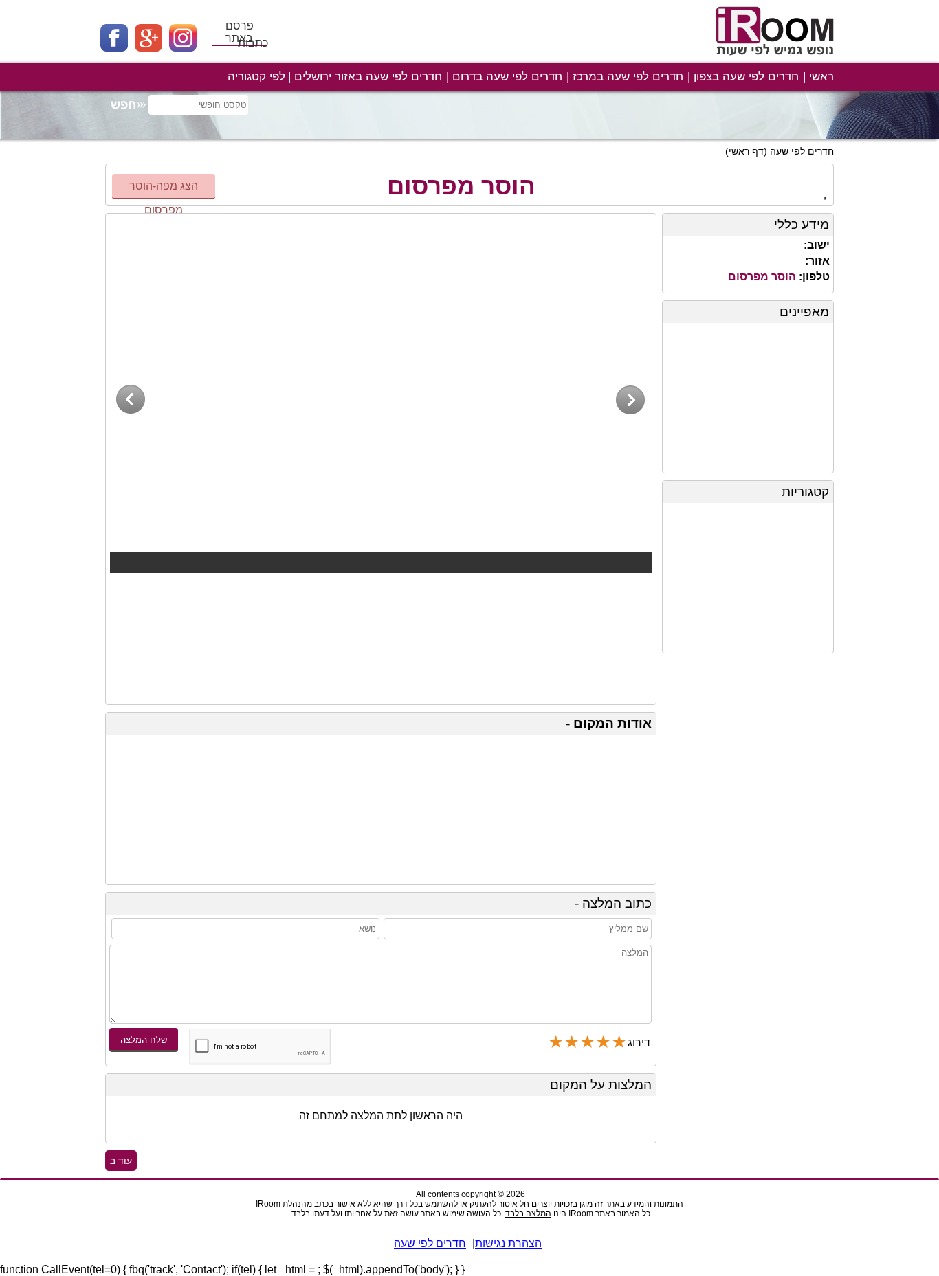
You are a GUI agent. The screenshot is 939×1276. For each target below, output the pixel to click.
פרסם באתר (239, 32)
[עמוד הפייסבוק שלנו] (117, 48)
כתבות (253, 43)
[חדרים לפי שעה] (777, 60)
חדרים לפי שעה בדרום (507, 76)
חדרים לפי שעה (802, 151)
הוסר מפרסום (461, 185)
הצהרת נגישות (508, 1243)
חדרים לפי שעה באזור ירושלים (368, 76)
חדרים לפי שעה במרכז (628, 76)
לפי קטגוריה (256, 76)
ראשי (821, 76)
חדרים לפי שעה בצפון (746, 76)
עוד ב (121, 1160)
